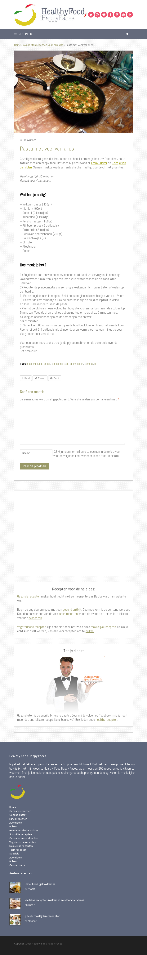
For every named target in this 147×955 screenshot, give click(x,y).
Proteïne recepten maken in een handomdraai (54, 900)
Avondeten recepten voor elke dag (43, 45)
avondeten (35, 618)
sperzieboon (76, 364)
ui (95, 364)
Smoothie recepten (20, 834)
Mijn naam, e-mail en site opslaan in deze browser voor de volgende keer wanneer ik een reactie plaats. (87, 453)
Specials (14, 853)
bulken (90, 631)
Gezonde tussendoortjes (23, 838)
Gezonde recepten (28, 596)
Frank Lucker (99, 163)
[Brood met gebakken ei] (15, 887)
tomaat (89, 364)
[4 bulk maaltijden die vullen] (15, 919)
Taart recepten (17, 849)
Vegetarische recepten (31, 627)
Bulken (13, 826)
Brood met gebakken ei (40, 884)
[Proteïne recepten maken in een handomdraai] (15, 903)
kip (40, 364)
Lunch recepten (18, 819)
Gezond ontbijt (17, 815)
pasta (47, 364)
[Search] (127, 34)
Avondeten (15, 822)
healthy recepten (106, 719)
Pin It (56, 378)
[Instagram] (117, 15)
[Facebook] (110, 15)
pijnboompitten (60, 364)
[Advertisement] (73, 533)
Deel (27, 378)
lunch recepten (68, 614)
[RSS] (130, 15)
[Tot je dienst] (73, 684)
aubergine (32, 364)
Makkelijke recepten (21, 846)
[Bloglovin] (104, 15)
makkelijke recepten (103, 627)
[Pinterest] (123, 15)
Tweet (41, 378)
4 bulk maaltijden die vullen (42, 916)
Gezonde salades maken (23, 830)
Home (17, 45)
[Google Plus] (97, 15)
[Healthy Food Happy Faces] (66, 14)
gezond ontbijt (72, 609)
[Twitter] (91, 15)
